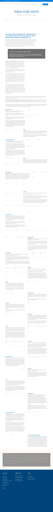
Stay (24, 4)
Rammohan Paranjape (18, 479)
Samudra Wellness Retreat (19, 480)
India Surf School (5, 479)
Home (16, 4)
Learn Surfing (20, 4)
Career (36, 4)
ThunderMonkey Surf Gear (19, 477)
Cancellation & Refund (31, 479)
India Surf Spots (5, 477)
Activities (28, 4)
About (32, 4)
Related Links (5, 485)
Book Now (45, 4)
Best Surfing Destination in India (7, 480)
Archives (4, 488)
